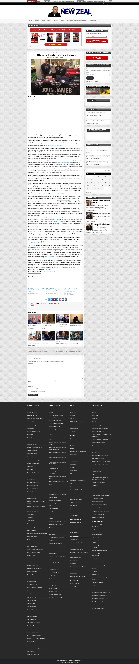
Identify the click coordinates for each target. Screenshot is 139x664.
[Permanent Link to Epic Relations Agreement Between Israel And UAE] (34, 335)
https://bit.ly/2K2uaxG (57, 221)
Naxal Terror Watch (32, 536)
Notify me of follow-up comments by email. (41, 389)
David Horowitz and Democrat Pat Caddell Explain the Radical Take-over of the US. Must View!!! (98, 157)
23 (98, 185)
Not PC (72, 418)
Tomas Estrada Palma (32, 629)
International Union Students (99, 550)
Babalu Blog (30, 434)
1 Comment (104, 215)
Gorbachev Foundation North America (58, 491)
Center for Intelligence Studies (35, 447)
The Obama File (31, 603)
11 (105, 179)
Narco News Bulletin (75, 529)
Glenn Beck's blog (31, 491)
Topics (49, 21)
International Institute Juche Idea (100, 455)
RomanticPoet (31, 574)
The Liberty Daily (31, 600)
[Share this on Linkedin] (57, 299)
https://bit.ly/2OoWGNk (60, 258)
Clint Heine (73, 412)
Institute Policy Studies (55, 500)
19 (109, 182)
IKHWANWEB (95, 452)
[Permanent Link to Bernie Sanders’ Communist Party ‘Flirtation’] (34, 319)
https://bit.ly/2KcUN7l (50, 256)
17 (102, 182)
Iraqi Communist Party (98, 458)
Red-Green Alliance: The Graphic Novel (96, 120)
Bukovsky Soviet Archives (34, 441)
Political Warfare (31, 555)
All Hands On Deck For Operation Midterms (55, 55)
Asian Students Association (99, 409)
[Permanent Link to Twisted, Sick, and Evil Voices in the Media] (89, 226)
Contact (37, 21)
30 (98, 188)
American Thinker (32, 421)
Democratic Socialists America (57, 429)
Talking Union (52, 569)
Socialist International (97, 582)
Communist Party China (98, 431)
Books (80, 3)
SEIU (50, 559)
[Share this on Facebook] (52, 299)
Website (30, 386)
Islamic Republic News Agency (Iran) (101, 461)
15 (94, 182)
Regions (56, 21)
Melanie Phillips (31, 527)
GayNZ (72, 448)
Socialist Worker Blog (76, 499)
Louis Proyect (52, 515)
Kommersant (73, 560)
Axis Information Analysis (33, 431)
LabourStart (95, 558)
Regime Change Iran (32, 565)
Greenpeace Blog (74, 458)
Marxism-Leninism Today (98, 565)
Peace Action (52, 540)
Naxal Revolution (96, 492)
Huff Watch (30, 495)
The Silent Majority (32, 616)
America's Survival (32, 415)
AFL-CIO (51, 412)
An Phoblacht (73, 539)
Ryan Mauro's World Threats (34, 578)
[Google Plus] (105, 4)
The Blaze (29, 594)
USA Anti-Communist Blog (34, 635)
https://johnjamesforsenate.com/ (63, 162)
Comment (31, 363)
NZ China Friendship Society (77, 480)
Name (30, 381)
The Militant (52, 575)
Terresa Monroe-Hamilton (50, 303)
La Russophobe (31, 523)
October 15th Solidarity (76, 489)
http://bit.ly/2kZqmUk (49, 271)
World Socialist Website (98, 608)
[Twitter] (101, 4)
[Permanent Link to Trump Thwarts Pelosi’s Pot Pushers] (48, 335)
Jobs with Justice (53, 508)
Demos (50, 484)
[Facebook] (103, 4)
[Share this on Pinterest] (54, 299)
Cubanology (30, 466)
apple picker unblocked (92, 161)
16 (98, 182)
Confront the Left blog (33, 460)
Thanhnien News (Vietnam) (99, 514)
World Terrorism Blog (33, 648)
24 (102, 185)
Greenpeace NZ (74, 461)
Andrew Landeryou (32, 425)
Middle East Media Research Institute (37, 533)
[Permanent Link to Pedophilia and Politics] (76, 319)
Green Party (73, 454)
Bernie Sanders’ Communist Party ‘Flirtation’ (32, 327)
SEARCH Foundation (97, 508)
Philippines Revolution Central (100, 504)
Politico (29, 558)
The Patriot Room (31, 606)
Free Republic (31, 479)
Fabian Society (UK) (75, 557)
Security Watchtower (32, 584)
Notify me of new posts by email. (38, 391)
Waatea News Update (75, 512)
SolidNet (94, 585)
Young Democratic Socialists (56, 597)
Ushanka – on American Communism (36, 638)
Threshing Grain (31, 625)
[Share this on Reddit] (60, 299)
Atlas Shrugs (30, 428)
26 (109, 185)
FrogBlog (72, 445)
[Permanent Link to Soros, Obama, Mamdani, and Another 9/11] (76, 335)
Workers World (53, 591)
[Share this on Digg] (63, 299)
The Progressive (53, 582)
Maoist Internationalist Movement (101, 562)
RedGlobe (94, 571)
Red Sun (94, 568)
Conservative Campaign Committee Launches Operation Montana (71, 290)
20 (88, 185)
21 (91, 185)
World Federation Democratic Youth (101, 595)
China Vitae (95, 421)
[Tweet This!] (49, 299)
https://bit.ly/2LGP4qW (64, 200)
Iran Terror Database (32, 511)
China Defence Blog (32, 453)
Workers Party (74, 515)
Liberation (73, 473)
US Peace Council (53, 588)
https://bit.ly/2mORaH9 (57, 145)
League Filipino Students (98, 482)
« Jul (87, 192)
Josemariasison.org (97, 471)
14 (91, 182)
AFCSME (51, 409)
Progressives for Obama (55, 550)
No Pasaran (30, 539)
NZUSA (72, 486)
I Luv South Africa (31, 498)
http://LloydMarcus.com (34, 273)
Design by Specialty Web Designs (69, 662)
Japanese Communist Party (99, 468)
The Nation (52, 578)
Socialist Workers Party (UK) (78, 576)
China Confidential (32, 450)
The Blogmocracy (31, 597)
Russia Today (73, 573)
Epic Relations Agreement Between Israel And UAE (33, 343)
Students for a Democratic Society (57, 566)
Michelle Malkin (31, 530)
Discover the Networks (33, 472)
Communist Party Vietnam (98, 442)
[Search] (111, 4)
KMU (93, 474)
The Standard (73, 505)
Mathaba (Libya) (74, 583)
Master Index (92, 21)
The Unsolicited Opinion (33, 622)
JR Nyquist (30, 517)
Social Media (95, 3)
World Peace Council (97, 601)
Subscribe (86, 3)
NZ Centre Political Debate (77, 421)
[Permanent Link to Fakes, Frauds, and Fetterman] (89, 215)
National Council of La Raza (56, 524)
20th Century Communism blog (35, 409)
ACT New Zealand (75, 409)
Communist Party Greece (76, 549)
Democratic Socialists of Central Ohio (58, 481)
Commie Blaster (31, 456)
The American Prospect (55, 572)
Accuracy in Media (32, 412)
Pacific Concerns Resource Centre (101, 495)
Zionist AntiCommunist (33, 654)
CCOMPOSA (95, 418)
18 (105, 182)
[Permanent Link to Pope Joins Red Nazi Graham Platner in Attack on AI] (48, 319)
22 (95, 185)
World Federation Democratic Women (101, 592)
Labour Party (73, 470)
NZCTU (72, 483)
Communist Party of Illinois (56, 423)
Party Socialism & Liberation (56, 537)
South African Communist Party (78, 587)
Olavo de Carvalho (32, 546)
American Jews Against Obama (35, 418)
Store (43, 21)
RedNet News (95, 574)
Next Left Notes (53, 534)
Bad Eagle (29, 437)
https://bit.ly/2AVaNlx (62, 190)
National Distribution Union (77, 477)
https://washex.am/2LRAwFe (35, 251)
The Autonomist (31, 590)
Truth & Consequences (33, 632)
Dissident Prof (31, 476)
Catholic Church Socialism (92, 123)
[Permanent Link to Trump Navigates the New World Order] (62, 318)
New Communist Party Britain (78, 566)
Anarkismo (94, 529)
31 (102, 188)
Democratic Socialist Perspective (100, 445)
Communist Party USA (54, 426)
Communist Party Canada (55, 420)
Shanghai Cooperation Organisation (101, 511)
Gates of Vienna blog (32, 488)
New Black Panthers (54, 527)
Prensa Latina (73, 532)
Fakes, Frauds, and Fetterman (93, 115)
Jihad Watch (30, 514)
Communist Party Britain (76, 542)
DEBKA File (30, 469)
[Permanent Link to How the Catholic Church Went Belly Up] (89, 203)
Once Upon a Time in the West (35, 549)
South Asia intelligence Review (35, 587)
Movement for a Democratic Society (58, 521)
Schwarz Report (31, 581)
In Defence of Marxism (98, 537)
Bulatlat (94, 412)
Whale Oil (72, 431)
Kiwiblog (72, 415)
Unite (71, 508)
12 (109, 179)
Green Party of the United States (57, 494)
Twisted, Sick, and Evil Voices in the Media (97, 118)
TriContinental (95, 589)
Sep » (90, 192)
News (56, 52)
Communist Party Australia (99, 425)
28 (91, 188)
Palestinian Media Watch (33, 552)
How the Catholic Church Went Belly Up (96, 112)
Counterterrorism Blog (33, 463)
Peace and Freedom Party (55, 543)
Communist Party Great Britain (78, 546)
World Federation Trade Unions (100, 598)
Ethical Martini (74, 442)
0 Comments (104, 204)
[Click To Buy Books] (55, 46)
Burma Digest (95, 415)
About (30, 21)
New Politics (52, 531)
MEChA (51, 518)
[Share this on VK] (66, 299)
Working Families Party (55, 594)
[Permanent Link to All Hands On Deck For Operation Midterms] (55, 77)
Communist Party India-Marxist (100, 439)
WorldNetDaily (31, 651)
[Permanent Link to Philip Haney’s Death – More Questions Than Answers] (62, 335)
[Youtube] (107, 4)
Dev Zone (72, 438)
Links (93, 488)
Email (30, 384)
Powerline (30, 562)
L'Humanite (73, 563)
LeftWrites (95, 485)
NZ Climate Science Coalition (77, 425)
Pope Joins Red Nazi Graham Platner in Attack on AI (48, 327)
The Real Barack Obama (33, 609)
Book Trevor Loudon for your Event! (77, 21)
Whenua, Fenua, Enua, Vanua (99, 517)
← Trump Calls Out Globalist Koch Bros (37, 351)
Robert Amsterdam (32, 571)
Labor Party (52, 511)
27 (87, 188)
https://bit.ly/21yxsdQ (36, 242)
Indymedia (73, 464)
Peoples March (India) (97, 501)
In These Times (53, 497)
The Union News (31, 619)
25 (105, 185)
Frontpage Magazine (32, 485)
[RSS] (109, 4)
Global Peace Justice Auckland (78, 451)
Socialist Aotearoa (75, 496)
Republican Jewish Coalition (34, 568)
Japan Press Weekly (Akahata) (100, 464)
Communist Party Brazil (76, 522)
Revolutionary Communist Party (57, 556)
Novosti (72, 570)
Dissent (51, 488)
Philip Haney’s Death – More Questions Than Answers (62, 343)
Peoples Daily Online (97, 498)
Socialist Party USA (54, 562)
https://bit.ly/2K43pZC (60, 193)
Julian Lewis (30, 520)
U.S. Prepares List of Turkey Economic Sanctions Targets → (68, 351)
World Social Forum (97, 605)
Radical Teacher (53, 553)
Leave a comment (59, 57)
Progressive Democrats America (57, 546)
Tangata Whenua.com (75, 502)
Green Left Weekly (97, 449)
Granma (72, 525)
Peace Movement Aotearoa (77, 493)
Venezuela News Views (33, 645)
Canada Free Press (32, 444)
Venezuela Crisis (31, 641)
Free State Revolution (33, 482)
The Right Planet (31, 613)
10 (102, 179)
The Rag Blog (52, 585)
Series (62, 21)
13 (87, 182)
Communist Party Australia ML (100, 428)
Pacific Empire (74, 428)
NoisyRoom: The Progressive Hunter (37, 543)
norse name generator (92, 155)
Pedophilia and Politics (75, 325)
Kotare (72, 467)
